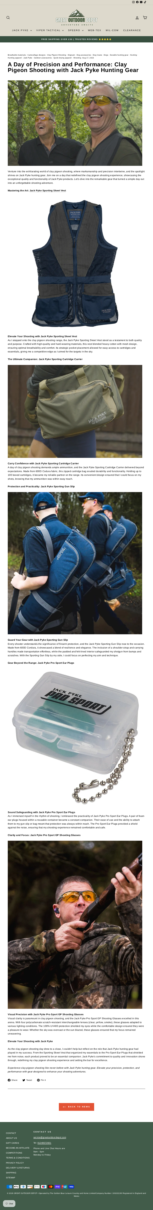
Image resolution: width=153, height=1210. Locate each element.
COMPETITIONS (14, 1153)
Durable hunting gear (119, 55)
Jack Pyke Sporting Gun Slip (51, 640)
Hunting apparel (15, 58)
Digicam (71, 55)
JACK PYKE (21, 30)
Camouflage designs (36, 55)
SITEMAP (10, 1178)
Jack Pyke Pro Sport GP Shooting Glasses (58, 1014)
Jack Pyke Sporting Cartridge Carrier (57, 463)
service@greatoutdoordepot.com (49, 1137)
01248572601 (44, 1143)
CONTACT (11, 1133)
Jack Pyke (27, 58)
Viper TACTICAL (48, 30)
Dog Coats (97, 55)
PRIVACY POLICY (15, 1163)
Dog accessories (84, 55)
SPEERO (74, 30)
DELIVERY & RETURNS (18, 1168)
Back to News (78, 1107)
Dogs (106, 55)
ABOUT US (11, 1138)
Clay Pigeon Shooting (56, 55)
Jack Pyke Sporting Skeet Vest (48, 190)
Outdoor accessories (43, 58)
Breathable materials (17, 55)
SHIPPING (11, 1173)
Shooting (77, 58)
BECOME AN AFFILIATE (18, 1148)
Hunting (133, 55)
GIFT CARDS (12, 1143)
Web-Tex (94, 30)
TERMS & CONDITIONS (18, 1158)
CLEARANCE (132, 30)
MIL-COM (112, 30)
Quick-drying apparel (62, 58)
